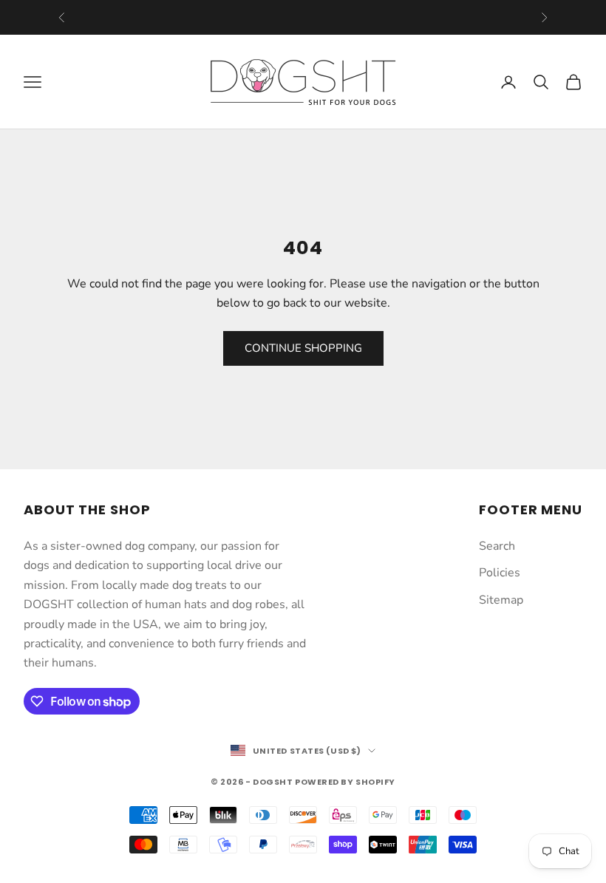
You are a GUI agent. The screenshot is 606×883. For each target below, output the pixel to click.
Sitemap (501, 600)
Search (497, 546)
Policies (499, 573)
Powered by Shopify (345, 782)
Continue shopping (303, 348)
